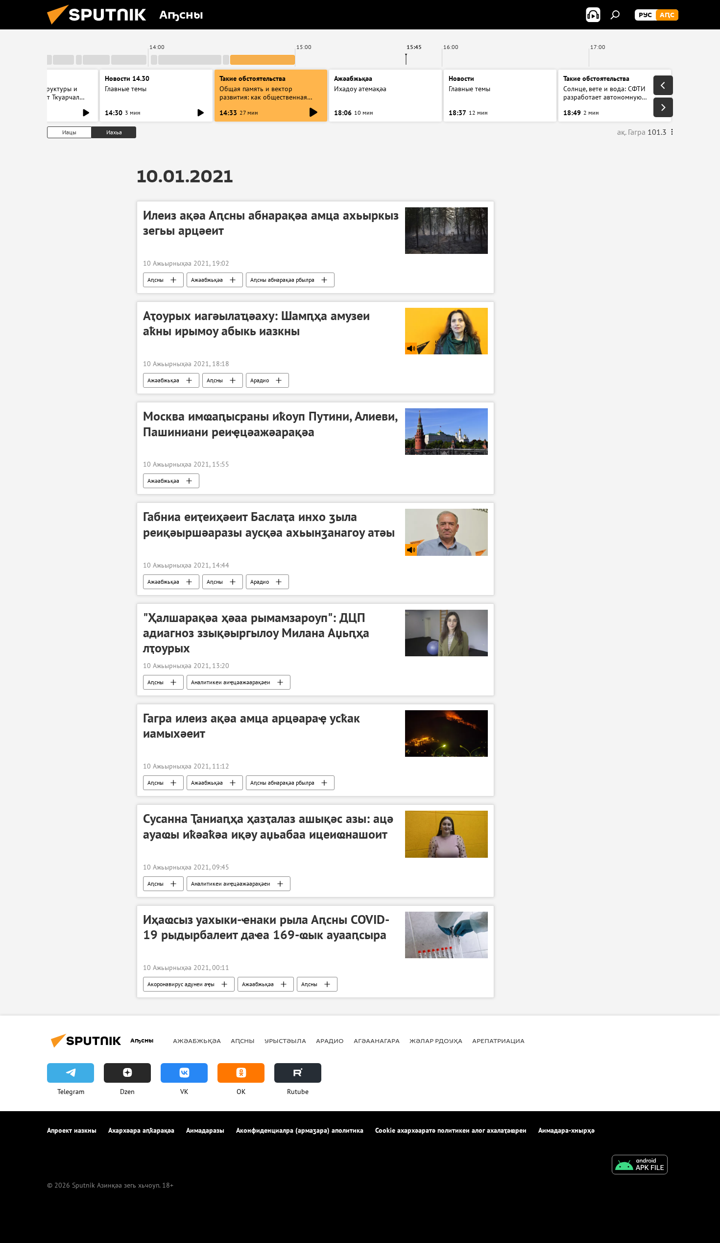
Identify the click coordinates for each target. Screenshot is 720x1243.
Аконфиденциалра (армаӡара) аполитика (299, 1130)
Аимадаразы (205, 1130)
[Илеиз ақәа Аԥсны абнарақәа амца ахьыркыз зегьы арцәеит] (446, 230)
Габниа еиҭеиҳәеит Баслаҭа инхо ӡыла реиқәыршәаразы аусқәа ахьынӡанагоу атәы (269, 524)
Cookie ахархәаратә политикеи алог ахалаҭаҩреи (451, 1130)
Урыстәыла (285, 1040)
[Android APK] (639, 1166)
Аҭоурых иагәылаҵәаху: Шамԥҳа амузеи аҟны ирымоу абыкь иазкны (256, 323)
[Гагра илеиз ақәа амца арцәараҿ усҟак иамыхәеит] (446, 733)
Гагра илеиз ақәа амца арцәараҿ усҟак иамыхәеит (251, 725)
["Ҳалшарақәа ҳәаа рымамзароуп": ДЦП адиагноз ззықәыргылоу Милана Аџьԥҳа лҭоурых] (446, 633)
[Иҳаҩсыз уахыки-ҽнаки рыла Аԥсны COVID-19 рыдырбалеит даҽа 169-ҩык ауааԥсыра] (446, 935)
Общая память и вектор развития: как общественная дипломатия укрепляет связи (263, 97)
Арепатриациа (498, 1040)
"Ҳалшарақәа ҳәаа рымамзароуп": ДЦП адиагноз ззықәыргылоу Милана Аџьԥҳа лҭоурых (256, 633)
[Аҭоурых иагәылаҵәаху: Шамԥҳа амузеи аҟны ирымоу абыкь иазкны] (446, 331)
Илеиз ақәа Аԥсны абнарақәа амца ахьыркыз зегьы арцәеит (271, 222)
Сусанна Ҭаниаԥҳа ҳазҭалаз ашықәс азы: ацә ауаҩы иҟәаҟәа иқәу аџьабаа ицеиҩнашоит (268, 826)
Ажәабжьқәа (207, 279)
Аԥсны (155, 279)
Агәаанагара (377, 1040)
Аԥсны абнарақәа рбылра (282, 279)
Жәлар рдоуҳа (435, 1040)
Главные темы (125, 88)
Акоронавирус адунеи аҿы (181, 984)
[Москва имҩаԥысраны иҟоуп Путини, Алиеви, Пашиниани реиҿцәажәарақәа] (446, 431)
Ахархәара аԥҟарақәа (141, 1130)
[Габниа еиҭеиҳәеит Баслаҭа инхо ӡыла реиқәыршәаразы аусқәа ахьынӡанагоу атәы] (446, 532)
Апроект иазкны (71, 1130)
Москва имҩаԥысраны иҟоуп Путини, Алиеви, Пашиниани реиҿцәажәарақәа (270, 423)
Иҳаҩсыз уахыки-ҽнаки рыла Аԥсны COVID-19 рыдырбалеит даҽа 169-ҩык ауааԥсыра (266, 927)
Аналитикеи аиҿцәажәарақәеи (230, 682)
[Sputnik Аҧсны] (100, 27)
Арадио (259, 380)
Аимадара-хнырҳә (566, 1130)
